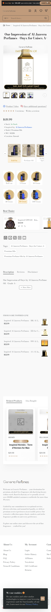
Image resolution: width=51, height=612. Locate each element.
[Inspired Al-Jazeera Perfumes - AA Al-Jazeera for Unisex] (44, 353)
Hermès (11, 437)
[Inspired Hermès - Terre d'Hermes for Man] (20, 421)
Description (8, 272)
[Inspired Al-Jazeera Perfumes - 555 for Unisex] (44, 332)
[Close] (47, 2)
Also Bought (30, 400)
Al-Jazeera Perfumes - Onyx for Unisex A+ (28, 246)
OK (42, 598)
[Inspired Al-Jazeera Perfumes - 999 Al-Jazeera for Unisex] (44, 343)
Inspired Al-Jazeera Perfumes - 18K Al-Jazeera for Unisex (21, 320)
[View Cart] (46, 10)
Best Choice (9, 211)
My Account (30, 544)
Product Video (12, 106)
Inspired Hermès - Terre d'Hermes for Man (20, 446)
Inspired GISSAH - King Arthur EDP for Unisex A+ (28, 220)
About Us (7, 544)
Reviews (21, 272)
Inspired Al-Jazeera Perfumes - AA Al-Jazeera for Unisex (21, 352)
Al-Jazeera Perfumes (24, 127)
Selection (7, 141)
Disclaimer (33, 272)
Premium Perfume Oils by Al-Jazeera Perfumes (23, 256)
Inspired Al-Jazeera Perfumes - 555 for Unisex (21, 331)
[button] (6, 95)
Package (7, 166)
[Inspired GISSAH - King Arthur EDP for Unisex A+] (10, 223)
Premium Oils (10, 251)
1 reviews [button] (19, 110)
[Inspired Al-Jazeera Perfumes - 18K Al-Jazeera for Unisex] (44, 322)
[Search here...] (45, 18)
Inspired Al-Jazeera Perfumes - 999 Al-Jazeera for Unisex (21, 341)
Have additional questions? (35, 106)
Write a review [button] (32, 110)
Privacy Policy (32, 604)
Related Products (14, 400)
